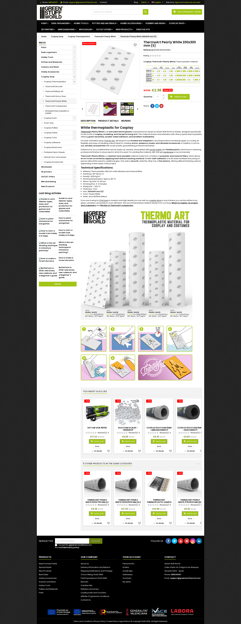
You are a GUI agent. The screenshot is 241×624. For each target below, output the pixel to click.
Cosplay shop (176, 23)
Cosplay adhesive (52, 142)
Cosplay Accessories (53, 162)
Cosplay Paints (50, 132)
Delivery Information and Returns (95, 567)
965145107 (53, 2)
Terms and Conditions (83, 621)
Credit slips (128, 571)
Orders (126, 567)
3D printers (47, 29)
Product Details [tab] (108, 120)
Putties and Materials (104, 23)
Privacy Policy (99, 621)
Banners (84, 581)
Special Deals (45, 567)
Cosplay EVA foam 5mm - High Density (190, 428)
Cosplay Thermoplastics (55, 81)
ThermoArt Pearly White (56, 101)
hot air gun (110, 140)
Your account (132, 557)
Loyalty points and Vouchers (93, 592)
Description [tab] (88, 120)
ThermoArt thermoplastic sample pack (159, 502)
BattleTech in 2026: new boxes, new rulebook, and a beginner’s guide (68, 272)
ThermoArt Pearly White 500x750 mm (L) (97, 501)
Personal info (128, 563)
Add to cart (178, 96)
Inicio (42, 42)
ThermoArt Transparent (56, 106)
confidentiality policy (68, 547)
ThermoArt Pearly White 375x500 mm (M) (190, 501)
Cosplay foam (50, 118)
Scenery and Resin (155, 23)
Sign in (178, 2)
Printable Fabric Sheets (54, 152)
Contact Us (86, 600)
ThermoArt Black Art (54, 91)
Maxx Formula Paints (48, 563)
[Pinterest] (161, 106)
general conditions (78, 545)
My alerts (127, 581)
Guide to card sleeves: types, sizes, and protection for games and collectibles (65, 204)
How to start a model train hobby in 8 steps (66, 232)
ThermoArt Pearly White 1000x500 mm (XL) (128, 501)
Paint (44, 23)
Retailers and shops (90, 589)
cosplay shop (155, 200)
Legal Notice (124, 621)
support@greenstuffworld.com (83, 2)
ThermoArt (86, 131)
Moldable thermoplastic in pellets (57, 112)
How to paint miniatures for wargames (66, 220)
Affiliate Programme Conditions (95, 596)
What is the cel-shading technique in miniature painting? (66, 247)
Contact (103, 2)
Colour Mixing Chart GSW (92, 574)
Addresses (127, 574)
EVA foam (104, 200)
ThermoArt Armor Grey (55, 96)
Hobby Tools (81, 23)
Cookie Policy (112, 621)
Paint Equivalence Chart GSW (94, 578)
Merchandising (66, 29)
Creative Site (86, 585)
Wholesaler (85, 29)
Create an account (191, 2)
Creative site (143, 29)
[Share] (152, 106)
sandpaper (168, 152)
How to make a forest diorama (66, 259)
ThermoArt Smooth (53, 86)
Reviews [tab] (126, 120)
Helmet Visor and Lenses (55, 157)
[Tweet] (157, 106)
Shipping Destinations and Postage (96, 571)
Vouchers (127, 578)
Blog (136, 2)
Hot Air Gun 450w (97, 427)
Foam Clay (49, 123)
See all (58, 284)
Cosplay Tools (50, 137)
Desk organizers (60, 23)
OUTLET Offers (103, 29)
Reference (148, 50)
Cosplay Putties (51, 127)
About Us (85, 563)
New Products (124, 29)
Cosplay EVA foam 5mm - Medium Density (159, 428)
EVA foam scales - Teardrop (128, 428)
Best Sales (43, 574)
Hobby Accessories (130, 23)
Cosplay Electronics (53, 147)
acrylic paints (156, 149)
